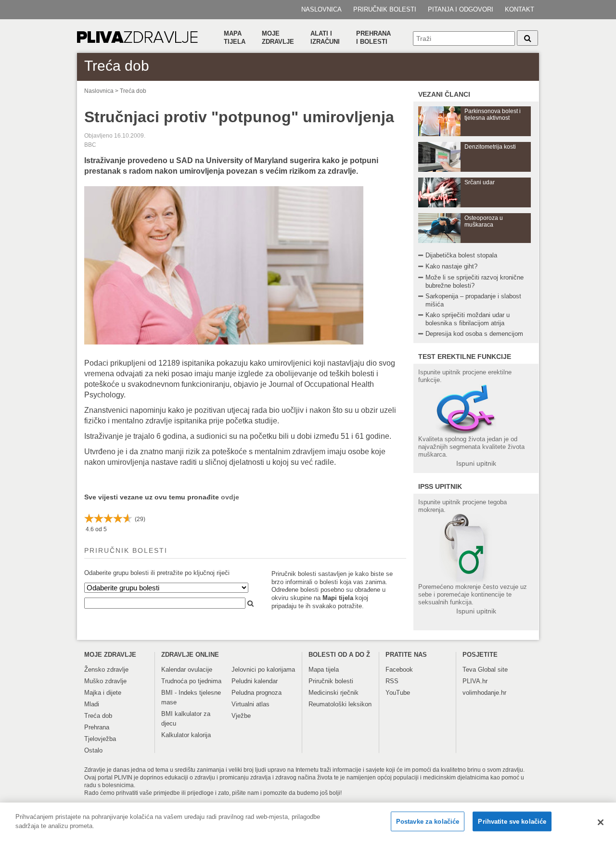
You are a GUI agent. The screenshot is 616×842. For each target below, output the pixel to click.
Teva (469, 669)
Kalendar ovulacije (186, 669)
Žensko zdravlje (106, 669)
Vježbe (241, 715)
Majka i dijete (102, 692)
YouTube (397, 692)
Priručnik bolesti (384, 9)
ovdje (230, 497)
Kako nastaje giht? (451, 266)
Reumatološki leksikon (340, 704)
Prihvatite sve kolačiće (512, 821)
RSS (391, 681)
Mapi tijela (337, 597)
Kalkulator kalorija (186, 735)
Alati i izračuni (325, 37)
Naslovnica (321, 9)
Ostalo (93, 750)
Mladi (91, 704)
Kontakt (519, 9)
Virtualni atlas (250, 704)
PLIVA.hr (475, 681)
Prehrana (96, 727)
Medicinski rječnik (333, 692)
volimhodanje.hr (484, 692)
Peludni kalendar (254, 681)
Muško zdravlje (105, 681)
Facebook (399, 669)
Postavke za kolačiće (428, 821)
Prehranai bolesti (373, 37)
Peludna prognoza (256, 692)
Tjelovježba (100, 738)
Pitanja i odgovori (460, 9)
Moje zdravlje (278, 37)
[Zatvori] (600, 822)
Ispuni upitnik (476, 463)
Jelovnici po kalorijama (263, 669)
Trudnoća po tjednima (191, 681)
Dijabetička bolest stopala (461, 255)
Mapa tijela (234, 37)
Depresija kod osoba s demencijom (474, 333)
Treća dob (133, 91)
